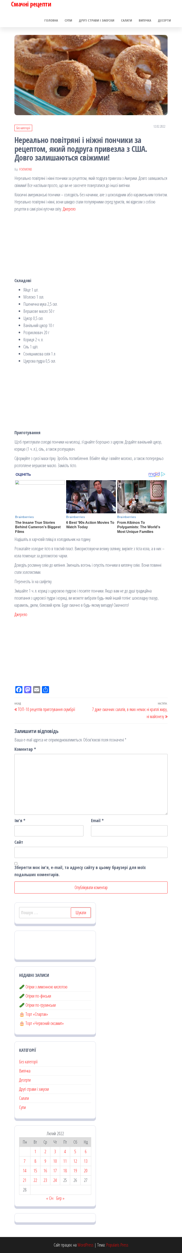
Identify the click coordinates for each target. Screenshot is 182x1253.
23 (45, 1180)
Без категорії (23, 128)
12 (75, 1161)
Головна (51, 20)
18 (65, 1171)
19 (75, 1171)
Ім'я (19, 820)
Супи (68, 20)
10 (55, 1161)
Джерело (69, 209)
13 (85, 1161)
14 (24, 1171)
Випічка (145, 20)
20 (85, 1171)
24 (55, 1180)
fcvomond (25, 169)
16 (45, 1171)
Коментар (25, 749)
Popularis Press (117, 1245)
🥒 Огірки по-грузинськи (37, 1005)
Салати (126, 20)
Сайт (18, 842)
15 (35, 1171)
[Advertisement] (91, 246)
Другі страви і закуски (96, 20)
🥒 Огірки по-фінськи (35, 996)
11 (65, 1161)
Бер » (60, 1198)
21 (24, 1180)
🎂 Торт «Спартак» (33, 1014)
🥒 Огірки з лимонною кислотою (43, 987)
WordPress (85, 1245)
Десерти (164, 20)
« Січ (49, 1198)
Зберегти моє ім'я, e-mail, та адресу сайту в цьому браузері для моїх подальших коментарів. (80, 871)
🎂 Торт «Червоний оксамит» (41, 1023)
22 (35, 1180)
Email (97, 820)
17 (55, 1171)
